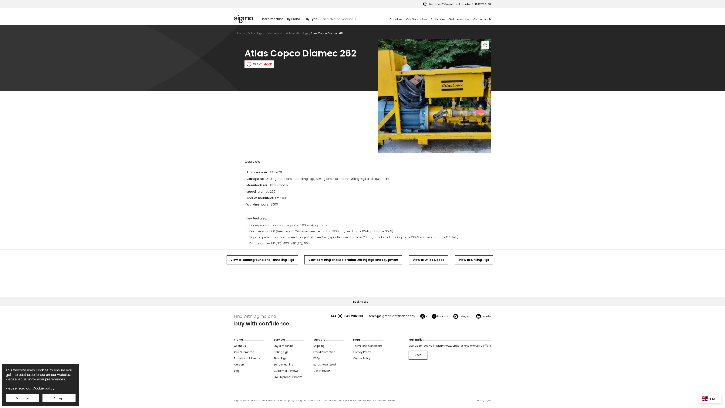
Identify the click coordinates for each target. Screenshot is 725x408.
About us (396, 19)
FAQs (316, 358)
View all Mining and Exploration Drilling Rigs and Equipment (353, 260)
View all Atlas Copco (428, 260)
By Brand (293, 19)
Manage (22, 398)
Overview (252, 162)
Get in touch (482, 19)
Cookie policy (43, 388)
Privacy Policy (362, 352)
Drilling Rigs (281, 352)
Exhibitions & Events (247, 358)
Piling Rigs (280, 358)
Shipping (319, 346)
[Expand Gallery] (434, 96)
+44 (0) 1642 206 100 (346, 316)
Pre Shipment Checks (288, 377)
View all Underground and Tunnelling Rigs (262, 260)
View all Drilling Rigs (474, 260)
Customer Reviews (286, 371)
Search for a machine (338, 19)
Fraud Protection (324, 352)
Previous (381, 149)
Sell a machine (459, 19)
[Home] (243, 19)
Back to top (360, 301)
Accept (59, 398)
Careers (239, 364)
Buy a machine (284, 346)
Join (418, 355)
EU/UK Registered (324, 364)
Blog (237, 371)
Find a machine (272, 19)
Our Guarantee (416, 19)
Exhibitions (438, 19)
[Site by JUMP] (488, 400)
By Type (311, 19)
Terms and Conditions (367, 346)
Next (487, 149)
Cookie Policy (361, 358)
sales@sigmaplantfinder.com (392, 316)
